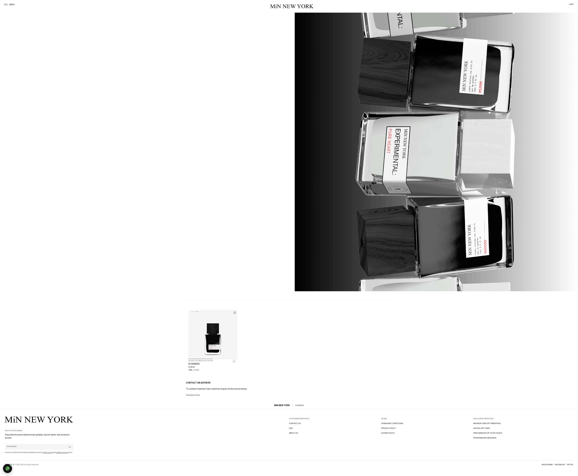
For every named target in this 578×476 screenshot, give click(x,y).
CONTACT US (295, 423)
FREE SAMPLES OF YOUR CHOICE (487, 433)
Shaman (299, 405)
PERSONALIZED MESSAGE (484, 438)
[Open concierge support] (7, 468)
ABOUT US (293, 433)
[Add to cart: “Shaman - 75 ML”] (234, 312)
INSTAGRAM (547, 465)
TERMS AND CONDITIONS (392, 423)
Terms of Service (62, 452)
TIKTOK (570, 465)
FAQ (291, 428)
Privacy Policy (47, 452)
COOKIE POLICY (388, 433)
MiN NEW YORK (282, 405)
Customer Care (193, 395)
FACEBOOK (560, 465)
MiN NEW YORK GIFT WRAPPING (487, 423)
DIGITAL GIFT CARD (481, 428)
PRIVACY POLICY (388, 428)
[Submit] (69, 447)
